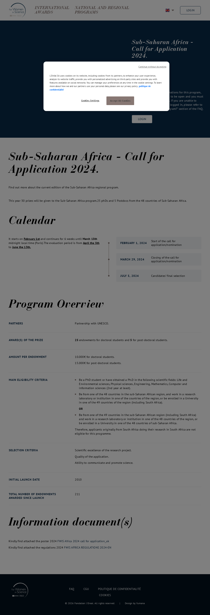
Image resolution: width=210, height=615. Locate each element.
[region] (106, 86)
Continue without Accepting (152, 66)
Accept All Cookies (120, 100)
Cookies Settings (90, 100)
